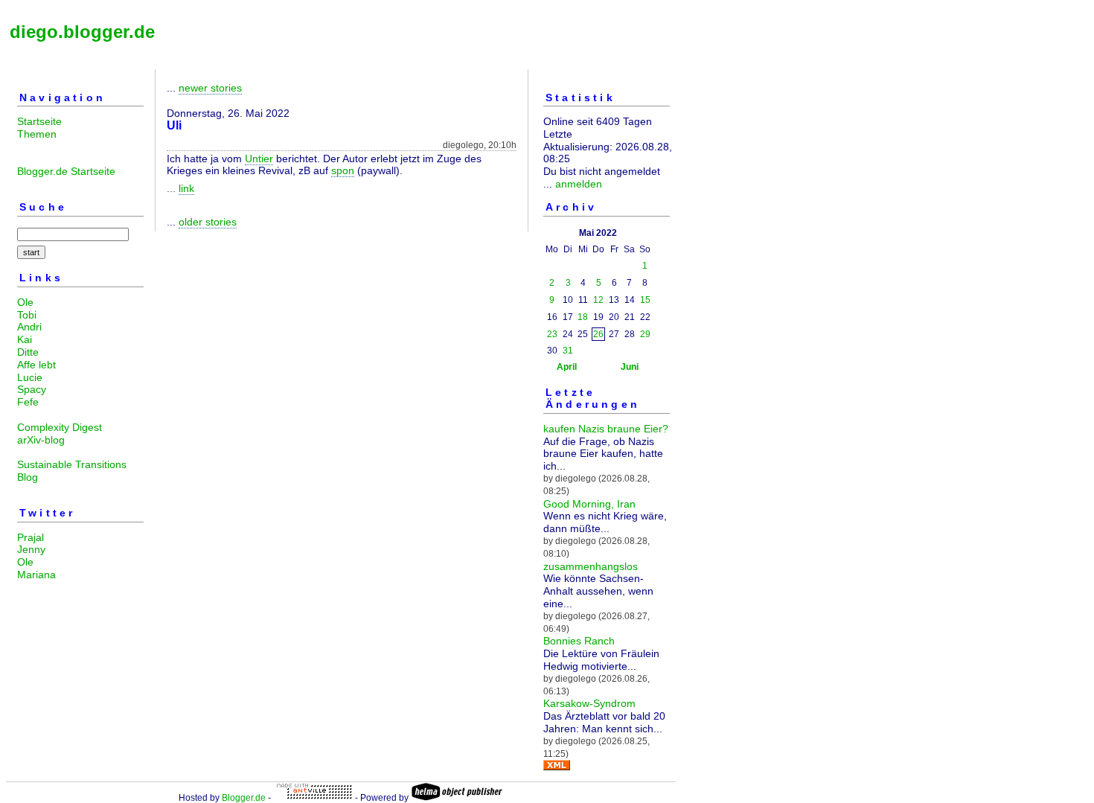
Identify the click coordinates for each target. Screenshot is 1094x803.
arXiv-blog (41, 440)
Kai (24, 339)
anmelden (578, 184)
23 (552, 334)
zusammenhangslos (590, 566)
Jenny (31, 549)
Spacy (31, 389)
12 (598, 300)
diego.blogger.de (82, 32)
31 (568, 350)
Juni (630, 367)
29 (645, 334)
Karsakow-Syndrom (589, 703)
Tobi (26, 315)
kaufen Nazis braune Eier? (605, 429)
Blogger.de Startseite (66, 171)
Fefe (28, 402)
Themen (37, 134)
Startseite (39, 121)
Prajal (30, 537)
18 (583, 317)
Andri (29, 327)
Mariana (36, 574)
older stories (208, 222)
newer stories (210, 88)
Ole (25, 302)
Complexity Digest (59, 427)
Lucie (29, 377)
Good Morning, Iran (589, 504)
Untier (259, 158)
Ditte (28, 352)
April (567, 367)
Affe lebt (36, 365)
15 (645, 300)
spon (342, 170)
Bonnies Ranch (579, 641)
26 (598, 334)
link (186, 188)
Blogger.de (244, 798)
